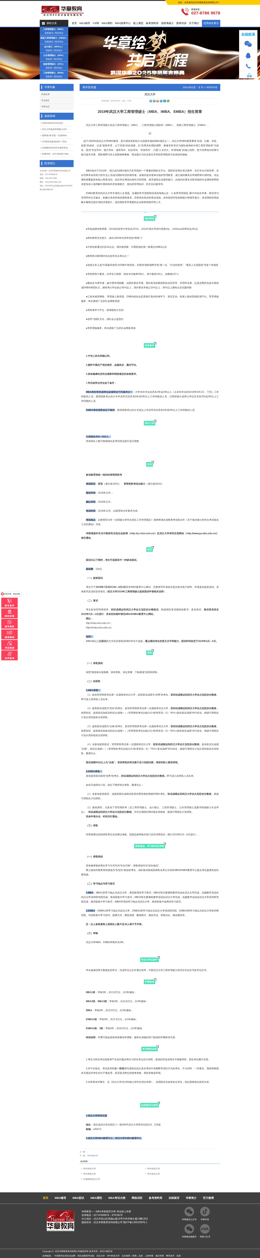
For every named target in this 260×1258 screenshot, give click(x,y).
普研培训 (181, 23)
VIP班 (96, 23)
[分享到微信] (168, 101)
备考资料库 (152, 23)
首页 (74, 23)
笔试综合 (59, 33)
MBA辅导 (84, 23)
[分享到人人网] (164, 101)
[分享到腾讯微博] (161, 101)
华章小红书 (205, 1236)
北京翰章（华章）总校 (132, 1256)
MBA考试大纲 (116, 1197)
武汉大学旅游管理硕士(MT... (55, 129)
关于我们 (194, 23)
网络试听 (137, 1197)
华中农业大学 (153, 1174)
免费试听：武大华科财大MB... (56, 154)
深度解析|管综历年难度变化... (56, 148)
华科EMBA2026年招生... (53, 123)
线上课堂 (138, 23)
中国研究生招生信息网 (64, 1256)
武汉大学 (100, 1256)
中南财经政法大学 (91, 1179)
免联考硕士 (167, 23)
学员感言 (45, 100)
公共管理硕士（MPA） (54, 55)
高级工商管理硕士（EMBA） (54, 38)
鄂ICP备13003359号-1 (135, 1222)
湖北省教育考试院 (85, 1256)
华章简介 (191, 1197)
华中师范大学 (89, 1174)
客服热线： (196, 9)
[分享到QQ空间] (154, 101)
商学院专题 (212, 87)
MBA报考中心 (123, 23)
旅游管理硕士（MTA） (54, 64)
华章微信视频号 (189, 1236)
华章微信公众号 (189, 1219)
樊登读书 (170, 1256)
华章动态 (45, 106)
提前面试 (49, 33)
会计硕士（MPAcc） (54, 46)
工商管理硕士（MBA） (54, 29)
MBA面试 (78, 1197)
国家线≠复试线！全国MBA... (55, 135)
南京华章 (159, 1256)
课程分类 (51, 23)
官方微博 (208, 1197)
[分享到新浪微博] (157, 101)
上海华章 (149, 1256)
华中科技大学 (92, 1156)
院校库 (49, 50)
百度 (178, 1256)
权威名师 (45, 94)
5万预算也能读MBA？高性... (55, 141)
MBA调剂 (107, 23)
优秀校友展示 (211, 23)
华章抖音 (205, 1219)
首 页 (200, 87)
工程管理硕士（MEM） (54, 73)
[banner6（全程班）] (130, 53)
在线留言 (174, 1197)
